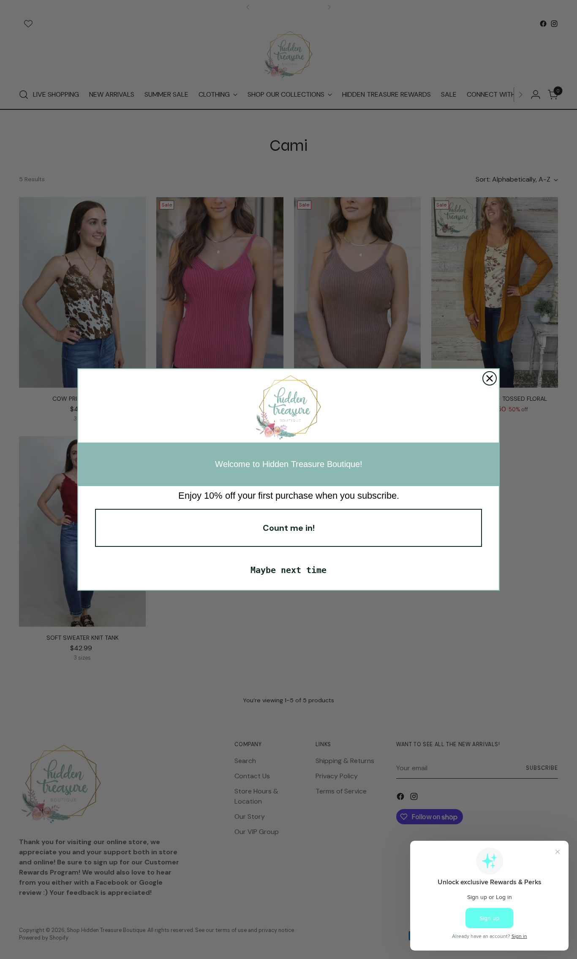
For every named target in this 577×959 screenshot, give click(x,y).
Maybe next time (288, 570)
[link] (288, 408)
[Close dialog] (489, 378)
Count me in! (289, 527)
